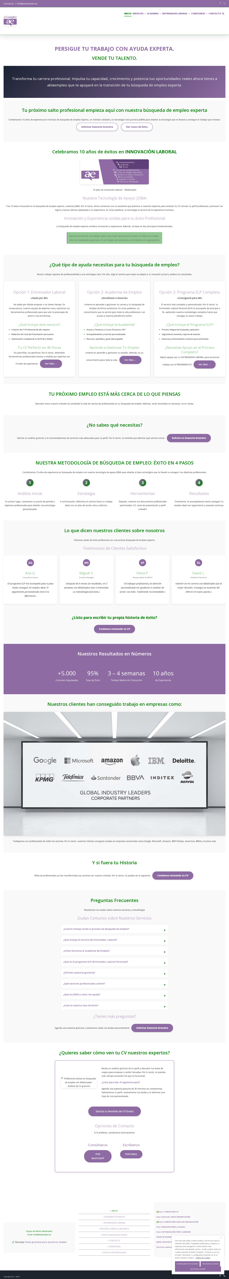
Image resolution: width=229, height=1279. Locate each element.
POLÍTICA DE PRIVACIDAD (114, 1252)
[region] (198, 1254)
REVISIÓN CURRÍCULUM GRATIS (114, 1228)
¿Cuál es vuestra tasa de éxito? (80, 1005)
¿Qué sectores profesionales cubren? (84, 983)
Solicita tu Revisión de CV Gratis (114, 1111)
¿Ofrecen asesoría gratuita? (79, 972)
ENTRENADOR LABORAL (115, 1222)
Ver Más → (51, 363)
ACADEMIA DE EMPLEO (114, 1217)
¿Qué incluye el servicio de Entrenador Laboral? (90, 939)
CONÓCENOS (115, 1246)
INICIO (115, 1211)
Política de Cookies (203, 1258)
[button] (223, 13)
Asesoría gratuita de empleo (114, 1234)
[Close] (221, 1237)
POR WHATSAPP (97, 1156)
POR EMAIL (131, 1154)
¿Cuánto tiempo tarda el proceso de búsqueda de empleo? (96, 929)
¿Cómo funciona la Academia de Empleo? (86, 950)
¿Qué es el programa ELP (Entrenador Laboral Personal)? (95, 961)
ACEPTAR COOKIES (198, 1269)
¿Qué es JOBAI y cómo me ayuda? (81, 994)
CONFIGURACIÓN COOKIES (187, 1264)
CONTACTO (114, 1240)
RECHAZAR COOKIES (210, 1264)
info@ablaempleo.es (26, 3)
